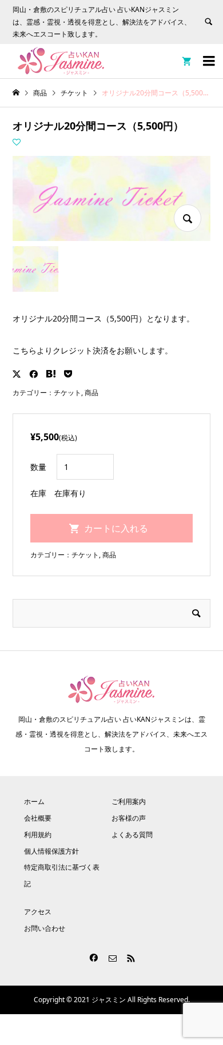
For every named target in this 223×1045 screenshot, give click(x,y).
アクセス (37, 912)
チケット (67, 392)
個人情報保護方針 (51, 851)
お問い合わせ (44, 928)
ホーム (34, 801)
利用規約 (37, 834)
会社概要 (37, 818)
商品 (91, 392)
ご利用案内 (129, 801)
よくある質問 (132, 834)
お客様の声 (129, 818)
